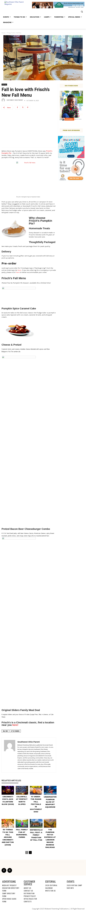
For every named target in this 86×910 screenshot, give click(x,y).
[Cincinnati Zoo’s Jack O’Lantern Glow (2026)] (8, 790)
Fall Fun (18, 33)
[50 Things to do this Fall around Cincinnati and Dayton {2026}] (8, 823)
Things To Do (11, 33)
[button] (81, 11)
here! (15, 725)
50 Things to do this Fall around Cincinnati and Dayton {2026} (8, 837)
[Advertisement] (29, 129)
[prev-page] (26, 852)
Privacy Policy (30, 896)
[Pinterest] (27, 107)
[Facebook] (17, 107)
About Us (27, 888)
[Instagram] (9, 870)
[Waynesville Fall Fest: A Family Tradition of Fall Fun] (36, 823)
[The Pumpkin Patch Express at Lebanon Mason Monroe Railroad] (50, 823)
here (19, 270)
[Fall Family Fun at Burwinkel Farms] (22, 823)
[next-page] (30, 852)
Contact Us (28, 890)
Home (3, 33)
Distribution (29, 893)
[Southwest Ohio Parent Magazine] (17, 5)
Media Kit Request (9, 885)
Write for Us (50, 890)
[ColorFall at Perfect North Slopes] (22, 790)
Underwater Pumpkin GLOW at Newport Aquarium (50, 802)
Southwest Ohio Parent (15, 100)
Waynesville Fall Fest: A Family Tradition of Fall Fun (36, 835)
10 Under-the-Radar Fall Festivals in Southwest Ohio (36, 804)
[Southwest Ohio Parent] (4, 100)
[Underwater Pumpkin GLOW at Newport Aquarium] (50, 790)
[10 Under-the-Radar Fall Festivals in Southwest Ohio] (36, 790)
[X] (22, 107)
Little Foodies (15, 731)
